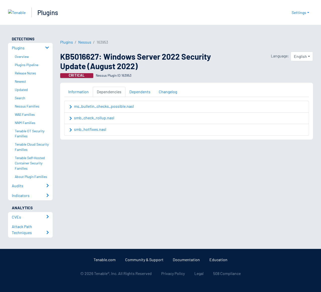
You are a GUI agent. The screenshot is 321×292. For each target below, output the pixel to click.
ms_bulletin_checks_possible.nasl (104, 106)
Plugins (47, 12)
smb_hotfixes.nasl (90, 129)
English (300, 56)
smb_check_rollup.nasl (94, 117)
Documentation (186, 259)
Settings (299, 12)
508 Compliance (227, 273)
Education (218, 259)
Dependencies (109, 91)
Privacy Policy (173, 273)
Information (78, 91)
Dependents (139, 91)
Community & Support (144, 259)
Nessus (84, 42)
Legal (199, 273)
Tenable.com (105, 259)
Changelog (168, 91)
